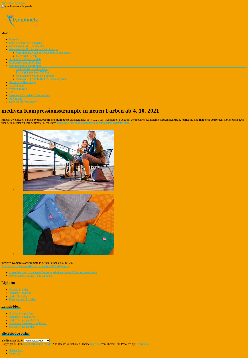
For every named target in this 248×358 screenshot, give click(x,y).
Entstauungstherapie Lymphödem (28, 323)
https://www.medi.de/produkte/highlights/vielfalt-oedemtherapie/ (93, 122)
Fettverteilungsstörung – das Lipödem (32, 275)
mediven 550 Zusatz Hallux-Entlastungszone (41, 79)
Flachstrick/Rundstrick (21, 326)
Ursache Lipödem (19, 289)
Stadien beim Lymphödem (24, 320)
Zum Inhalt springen (13, 3)
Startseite (14, 39)
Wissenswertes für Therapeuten (26, 46)
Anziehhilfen (16, 85)
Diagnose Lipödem (20, 292)
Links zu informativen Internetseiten (29, 95)
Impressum (15, 353)
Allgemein (63, 266)
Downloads (15, 98)
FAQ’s (12, 92)
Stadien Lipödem (18, 296)
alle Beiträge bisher (12, 340)
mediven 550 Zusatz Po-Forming (35, 75)
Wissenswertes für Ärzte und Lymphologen (33, 49)
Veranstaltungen (18, 88)
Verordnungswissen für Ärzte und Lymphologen (43, 52)
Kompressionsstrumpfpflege (25, 62)
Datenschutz (16, 350)
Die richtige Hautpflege (22, 82)
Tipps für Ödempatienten (23, 101)
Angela (5, 266)
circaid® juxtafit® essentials (25, 59)
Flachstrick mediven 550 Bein (33, 72)
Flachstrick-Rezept (26, 55)
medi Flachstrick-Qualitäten (32, 69)
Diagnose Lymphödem (22, 316)
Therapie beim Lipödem (22, 299)
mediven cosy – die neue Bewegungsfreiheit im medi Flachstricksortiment (53, 272)
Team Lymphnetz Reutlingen (25, 42)
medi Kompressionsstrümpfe (25, 65)
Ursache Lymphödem (21, 313)
